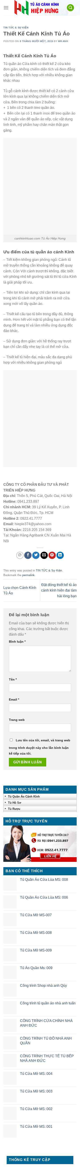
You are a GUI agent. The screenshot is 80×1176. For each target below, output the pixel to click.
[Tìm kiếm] (70, 7)
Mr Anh (63, 41)
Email (14, 699)
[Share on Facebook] (28, 555)
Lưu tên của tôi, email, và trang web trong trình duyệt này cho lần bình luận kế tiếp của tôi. (39, 746)
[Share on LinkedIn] (60, 555)
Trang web (17, 720)
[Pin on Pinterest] (52, 555)
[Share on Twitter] (36, 555)
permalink (28, 575)
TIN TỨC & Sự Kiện (16, 27)
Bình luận (17, 641)
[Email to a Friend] (44, 555)
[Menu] (6, 7)
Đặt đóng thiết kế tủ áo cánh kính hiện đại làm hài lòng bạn (59, 590)
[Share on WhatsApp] (20, 555)
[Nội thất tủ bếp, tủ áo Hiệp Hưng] (36, 7)
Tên (13, 679)
